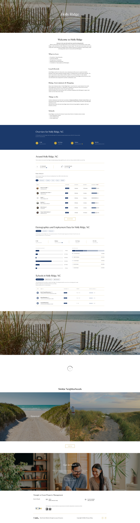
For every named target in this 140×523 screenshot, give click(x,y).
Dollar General (43, 207)
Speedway (42, 202)
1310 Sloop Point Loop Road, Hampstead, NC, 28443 (48, 293)
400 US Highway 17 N (44, 198)
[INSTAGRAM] (103, 518)
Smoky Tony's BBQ (43, 187)
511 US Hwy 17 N (43, 188)
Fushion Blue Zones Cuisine (45, 192)
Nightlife (63, 180)
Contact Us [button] (70, 478)
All (37, 180)
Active (53, 180)
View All (70, 446)
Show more (70, 218)
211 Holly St (42, 208)
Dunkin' (41, 197)
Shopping (48, 180)
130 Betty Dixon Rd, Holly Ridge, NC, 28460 (47, 298)
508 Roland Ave (43, 193)
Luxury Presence (59, 518)
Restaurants (42, 180)
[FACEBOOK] (105, 518)
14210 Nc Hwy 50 (43, 213)
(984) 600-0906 (91, 500)
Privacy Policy (89, 518)
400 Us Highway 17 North (45, 203)
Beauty (58, 180)
